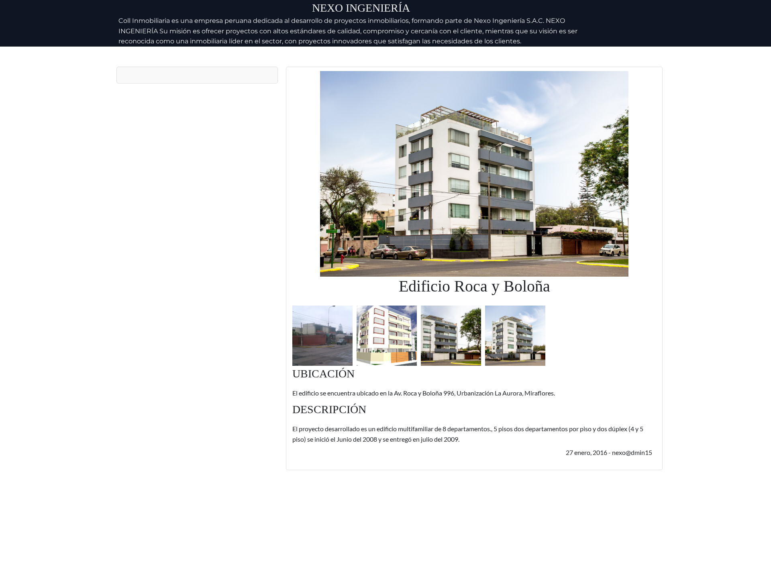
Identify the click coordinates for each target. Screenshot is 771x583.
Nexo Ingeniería (361, 8)
